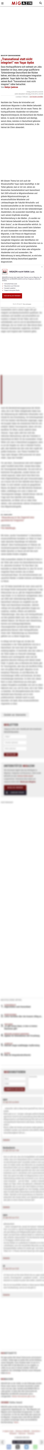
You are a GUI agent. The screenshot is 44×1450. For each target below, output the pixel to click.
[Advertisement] (22, 29)
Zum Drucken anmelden (36, 97)
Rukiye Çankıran (11, 87)
